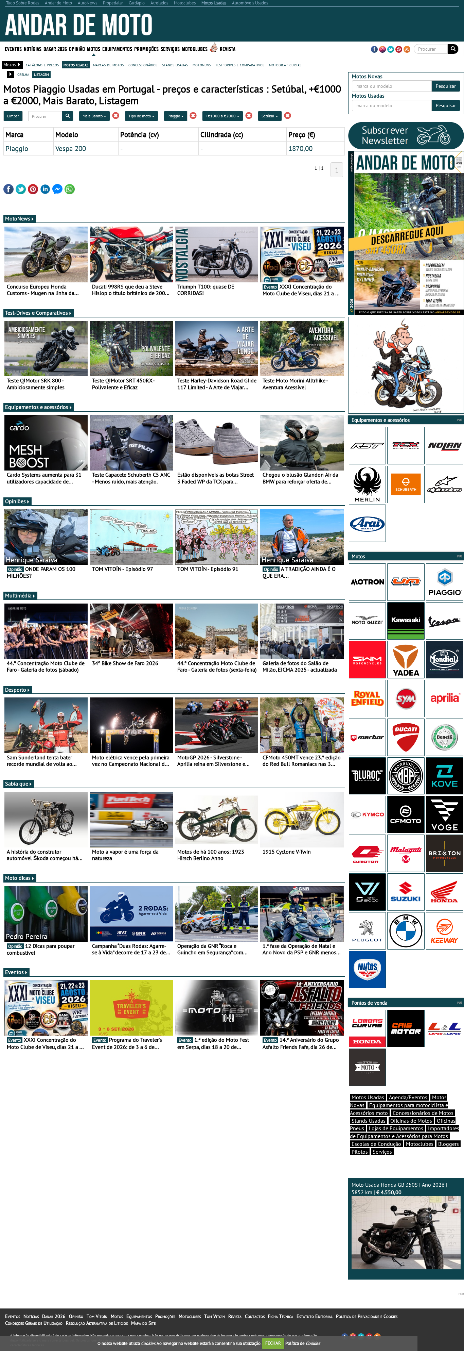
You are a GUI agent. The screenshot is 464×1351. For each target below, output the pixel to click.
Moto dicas (18, 877)
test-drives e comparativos (239, 65)
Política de (302, 1343)
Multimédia (18, 595)
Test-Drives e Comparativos (36, 312)
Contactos (255, 1316)
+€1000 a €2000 (221, 115)
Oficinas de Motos (411, 1120)
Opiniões (15, 501)
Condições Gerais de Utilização (34, 1323)
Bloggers (448, 1143)
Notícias (31, 1316)
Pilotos (360, 1151)
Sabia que (16, 783)
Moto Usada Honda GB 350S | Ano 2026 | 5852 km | (399, 1188)
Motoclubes (195, 48)
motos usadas (76, 65)
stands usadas (175, 65)
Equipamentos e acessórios (36, 406)
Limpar (13, 115)
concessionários (142, 65)
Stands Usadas (369, 1120)
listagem (41, 74)
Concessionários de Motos (423, 1112)
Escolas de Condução (376, 1143)
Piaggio (174, 115)
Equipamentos (139, 1316)
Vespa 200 (70, 148)
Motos (117, 1316)
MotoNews (17, 218)
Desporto (15, 689)
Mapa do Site (143, 1323)
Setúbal (268, 115)
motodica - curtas (285, 65)
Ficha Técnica (280, 1316)
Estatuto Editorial (315, 1316)
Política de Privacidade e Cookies (366, 1316)
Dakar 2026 (55, 48)
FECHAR (273, 1343)
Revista (227, 48)
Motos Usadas (368, 1097)
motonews (202, 65)
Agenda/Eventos (408, 1097)
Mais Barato (93, 115)
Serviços (382, 1151)
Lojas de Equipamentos (396, 1128)
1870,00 (300, 148)
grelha (23, 74)
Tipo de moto (140, 115)
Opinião (77, 48)
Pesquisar (446, 86)
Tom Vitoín (97, 1316)
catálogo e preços (42, 65)
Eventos (13, 48)
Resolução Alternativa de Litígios (97, 1323)
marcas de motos (108, 65)
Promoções (146, 48)
